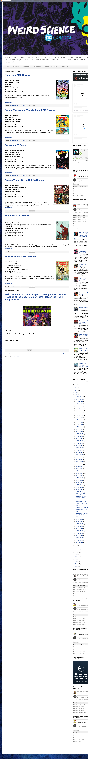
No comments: (23, 105)
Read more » (8, 102)
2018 (75, 554)
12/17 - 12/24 (79, 401)
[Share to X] (32, 105)
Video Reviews (51, 67)
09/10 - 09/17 (79, 434)
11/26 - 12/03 (79, 408)
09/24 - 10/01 (79, 429)
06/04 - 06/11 (79, 466)
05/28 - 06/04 (79, 468)
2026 (75, 387)
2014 (75, 564)
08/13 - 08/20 (79, 443)
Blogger (58, 751)
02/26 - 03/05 (79, 524)
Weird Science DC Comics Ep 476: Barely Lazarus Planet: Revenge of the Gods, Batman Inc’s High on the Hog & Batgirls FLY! (36, 297)
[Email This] (29, 105)
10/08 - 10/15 (79, 424)
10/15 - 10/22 (79, 422)
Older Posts (65, 354)
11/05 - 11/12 (79, 415)
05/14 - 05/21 (79, 473)
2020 (75, 550)
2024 (75, 392)
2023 (75, 394)
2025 (75, 390)
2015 (75, 561)
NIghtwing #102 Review (17, 75)
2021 (75, 547)
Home (7, 67)
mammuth (46, 751)
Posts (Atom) (15, 356)
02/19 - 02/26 (79, 526)
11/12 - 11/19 (79, 413)
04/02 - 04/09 (79, 487)
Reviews (26, 67)
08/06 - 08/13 (79, 445)
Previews (37, 67)
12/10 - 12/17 (79, 403)
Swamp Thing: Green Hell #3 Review (24, 180)
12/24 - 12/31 (79, 399)
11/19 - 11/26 (79, 410)
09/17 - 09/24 (79, 431)
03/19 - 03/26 (79, 491)
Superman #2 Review (16, 145)
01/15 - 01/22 (79, 537)
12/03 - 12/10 (79, 406)
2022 (75, 545)
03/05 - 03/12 (79, 521)
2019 (75, 552)
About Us (64, 67)
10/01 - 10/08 (79, 427)
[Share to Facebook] (33, 105)
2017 (75, 557)
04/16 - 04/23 (79, 482)
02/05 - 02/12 (79, 530)
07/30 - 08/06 (79, 447)
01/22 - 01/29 (79, 535)
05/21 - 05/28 (79, 471)
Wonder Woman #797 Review (20, 256)
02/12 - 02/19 (79, 528)
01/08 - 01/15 (79, 540)
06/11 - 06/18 (79, 464)
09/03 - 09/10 (79, 436)
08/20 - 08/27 (79, 440)
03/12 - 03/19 (79, 519)
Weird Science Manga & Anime (79, 141)
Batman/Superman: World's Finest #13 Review (30, 110)
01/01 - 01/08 (79, 542)
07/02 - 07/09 (79, 457)
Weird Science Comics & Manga (80, 110)
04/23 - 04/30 (79, 480)
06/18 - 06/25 (79, 461)
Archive (16, 67)
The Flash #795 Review (17, 215)
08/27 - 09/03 (79, 438)
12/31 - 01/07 (79, 396)
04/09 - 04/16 (79, 485)
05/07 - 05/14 (79, 475)
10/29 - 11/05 (79, 417)
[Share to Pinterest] (34, 105)
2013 (75, 566)
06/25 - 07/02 (79, 459)
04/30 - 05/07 (79, 478)
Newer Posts (8, 354)
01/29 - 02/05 (79, 533)
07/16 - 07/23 (79, 452)
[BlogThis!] (31, 105)
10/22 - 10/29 (79, 420)
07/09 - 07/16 (79, 454)
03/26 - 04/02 (79, 489)
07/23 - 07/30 (79, 450)
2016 (75, 559)
